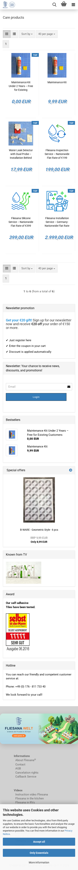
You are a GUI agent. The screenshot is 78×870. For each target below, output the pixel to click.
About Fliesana (24, 760)
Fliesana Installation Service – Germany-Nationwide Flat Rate (57, 222)
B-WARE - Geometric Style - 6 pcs (39, 529)
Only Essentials (39, 852)
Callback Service (25, 776)
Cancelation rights (26, 772)
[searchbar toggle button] (54, 4)
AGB (18, 768)
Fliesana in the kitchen (29, 798)
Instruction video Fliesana (31, 794)
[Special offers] (70, 470)
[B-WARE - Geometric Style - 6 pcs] (39, 500)
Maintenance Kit (57, 82)
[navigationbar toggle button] (73, 4)
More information (39, 862)
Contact (20, 764)
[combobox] (27, 34)
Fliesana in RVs (25, 802)
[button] (7, 34)
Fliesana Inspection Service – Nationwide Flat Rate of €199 (57, 154)
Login (36, 397)
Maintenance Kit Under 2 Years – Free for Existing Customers (21, 86)
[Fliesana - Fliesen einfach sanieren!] (7, 4)
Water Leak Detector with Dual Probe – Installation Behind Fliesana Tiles (21, 154)
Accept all (39, 841)
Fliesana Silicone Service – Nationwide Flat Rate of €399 (21, 222)
